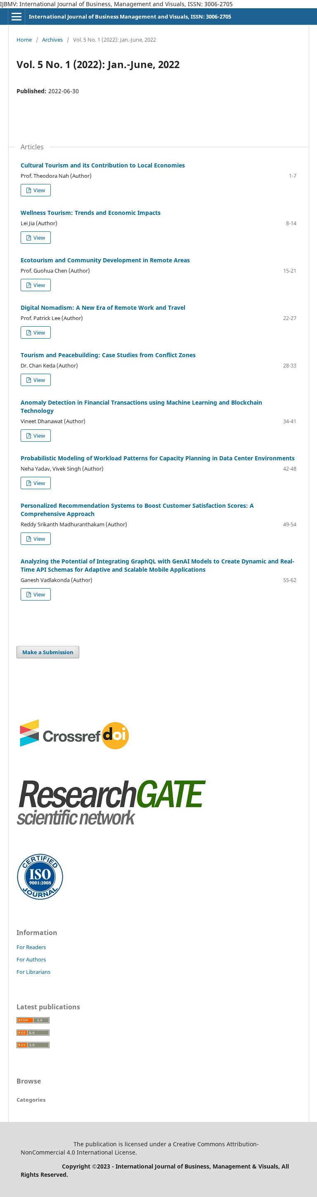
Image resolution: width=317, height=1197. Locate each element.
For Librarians (33, 972)
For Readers (31, 947)
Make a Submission (47, 652)
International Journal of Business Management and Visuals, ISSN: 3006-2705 (130, 16)
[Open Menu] (16, 16)
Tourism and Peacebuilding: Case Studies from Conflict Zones (108, 355)
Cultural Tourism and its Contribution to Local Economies (103, 165)
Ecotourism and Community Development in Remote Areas (105, 260)
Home (24, 39)
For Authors (31, 959)
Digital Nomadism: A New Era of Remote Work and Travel (103, 307)
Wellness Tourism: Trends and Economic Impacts (91, 213)
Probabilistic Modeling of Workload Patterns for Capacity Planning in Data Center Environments (158, 458)
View (38, 190)
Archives (52, 39)
